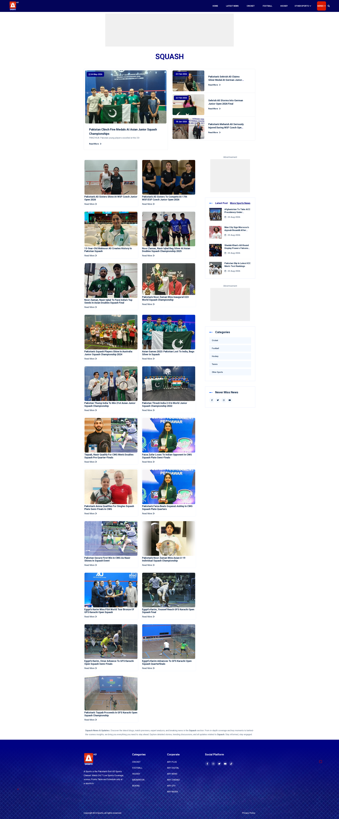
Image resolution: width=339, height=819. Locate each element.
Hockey (284, 6)
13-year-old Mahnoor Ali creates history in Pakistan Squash (108, 250)
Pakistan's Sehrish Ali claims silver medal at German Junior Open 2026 (225, 80)
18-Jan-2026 (181, 122)
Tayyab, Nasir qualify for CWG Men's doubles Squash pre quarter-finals (108, 456)
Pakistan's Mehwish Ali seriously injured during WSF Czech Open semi (226, 127)
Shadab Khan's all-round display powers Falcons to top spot (236, 248)
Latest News (232, 6)
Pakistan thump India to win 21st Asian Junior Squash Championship (109, 404)
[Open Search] (329, 6)
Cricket (251, 6)
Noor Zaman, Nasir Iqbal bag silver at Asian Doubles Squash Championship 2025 (166, 250)
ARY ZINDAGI (173, 780)
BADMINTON (138, 780)
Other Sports (302, 6)
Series (320, 6)
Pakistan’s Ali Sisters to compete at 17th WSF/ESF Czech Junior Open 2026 (164, 198)
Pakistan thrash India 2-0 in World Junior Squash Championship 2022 (164, 404)
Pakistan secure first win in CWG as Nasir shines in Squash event (107, 559)
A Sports (99, 813)
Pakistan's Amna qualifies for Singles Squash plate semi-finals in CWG (109, 507)
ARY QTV (171, 785)
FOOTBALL (137, 768)
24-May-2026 (96, 74)
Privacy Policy (248, 813)
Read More (94, 144)
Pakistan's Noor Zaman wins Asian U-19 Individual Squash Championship (163, 559)
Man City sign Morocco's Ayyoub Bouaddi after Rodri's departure (236, 230)
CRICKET (136, 762)
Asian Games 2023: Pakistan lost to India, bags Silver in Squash (168, 353)
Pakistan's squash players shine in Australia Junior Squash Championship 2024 (108, 353)
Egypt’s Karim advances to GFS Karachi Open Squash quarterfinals (167, 662)
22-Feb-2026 (181, 98)
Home (215, 6)
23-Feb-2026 (181, 74)
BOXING (136, 785)
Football (267, 6)
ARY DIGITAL (173, 768)
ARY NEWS (172, 774)
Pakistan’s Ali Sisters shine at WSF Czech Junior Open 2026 (110, 198)
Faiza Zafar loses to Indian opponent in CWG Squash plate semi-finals (167, 456)
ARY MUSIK (172, 791)
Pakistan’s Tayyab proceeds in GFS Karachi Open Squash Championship (110, 714)
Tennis (215, 364)
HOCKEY (136, 774)
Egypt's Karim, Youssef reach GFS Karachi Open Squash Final (168, 611)
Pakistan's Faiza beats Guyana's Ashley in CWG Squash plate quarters (167, 507)
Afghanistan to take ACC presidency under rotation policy (237, 212)
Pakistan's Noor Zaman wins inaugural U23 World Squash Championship (165, 298)
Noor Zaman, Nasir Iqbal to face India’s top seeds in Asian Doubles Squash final (108, 301)
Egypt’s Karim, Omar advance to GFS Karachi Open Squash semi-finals (109, 662)
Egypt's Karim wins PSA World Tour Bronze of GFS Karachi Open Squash (109, 611)
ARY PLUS (172, 762)
